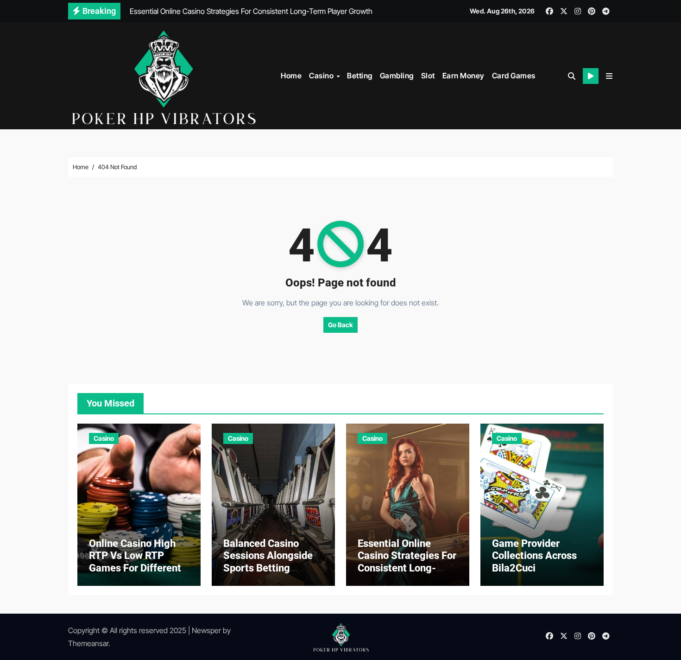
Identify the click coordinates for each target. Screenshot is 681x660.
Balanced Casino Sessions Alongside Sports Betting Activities (268, 562)
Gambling (397, 75)
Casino (322, 75)
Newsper (206, 630)
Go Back (340, 325)
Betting (359, 75)
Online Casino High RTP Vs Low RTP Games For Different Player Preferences (135, 562)
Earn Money (463, 75)
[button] (609, 76)
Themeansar (88, 643)
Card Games (514, 75)
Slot (428, 75)
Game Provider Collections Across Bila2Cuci (534, 556)
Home (291, 75)
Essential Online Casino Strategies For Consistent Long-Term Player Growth (407, 562)
